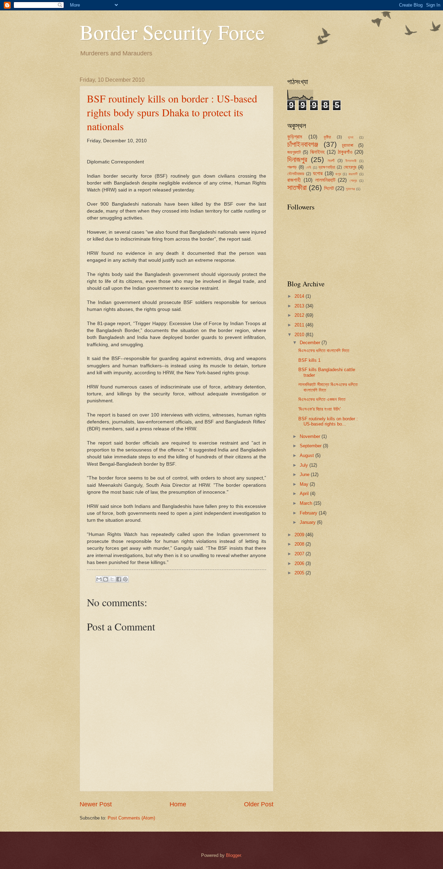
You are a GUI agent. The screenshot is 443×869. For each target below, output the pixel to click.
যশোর (318, 173)
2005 (300, 572)
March (307, 503)
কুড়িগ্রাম (294, 137)
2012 (300, 315)
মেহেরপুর (350, 167)
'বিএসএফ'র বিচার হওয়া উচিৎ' (319, 409)
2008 (300, 544)
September (311, 445)
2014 (300, 296)
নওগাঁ (331, 161)
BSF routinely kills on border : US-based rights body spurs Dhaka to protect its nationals (172, 112)
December (311, 342)
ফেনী (308, 167)
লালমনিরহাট (325, 180)
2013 (300, 305)
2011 (300, 325)
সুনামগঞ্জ (350, 189)
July (304, 465)
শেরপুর (353, 180)
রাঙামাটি (353, 174)
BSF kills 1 (309, 360)
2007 (300, 553)
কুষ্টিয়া (327, 137)
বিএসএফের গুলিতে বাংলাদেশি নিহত (323, 350)
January (308, 522)
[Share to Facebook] (118, 579)
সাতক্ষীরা (297, 187)
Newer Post (96, 804)
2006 (300, 563)
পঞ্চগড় (292, 167)
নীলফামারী (350, 161)
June (305, 474)
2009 (300, 534)
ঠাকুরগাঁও (345, 152)
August (307, 455)
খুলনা (350, 137)
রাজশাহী (294, 180)
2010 (300, 334)
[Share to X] (112, 579)
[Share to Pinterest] (125, 579)
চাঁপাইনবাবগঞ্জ (302, 144)
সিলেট (329, 188)
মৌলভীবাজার (295, 174)
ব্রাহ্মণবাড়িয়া (326, 167)
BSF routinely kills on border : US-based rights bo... (328, 421)
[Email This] (99, 579)
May (305, 484)
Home (178, 804)
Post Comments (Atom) (131, 818)
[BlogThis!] (105, 579)
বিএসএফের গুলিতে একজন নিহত (321, 399)
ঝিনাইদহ (317, 152)
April (305, 493)
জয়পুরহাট (294, 152)
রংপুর (338, 174)
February (309, 513)
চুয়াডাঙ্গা (347, 145)
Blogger (233, 855)
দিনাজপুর (297, 159)
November (311, 436)
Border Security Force (172, 32)
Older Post (258, 804)
